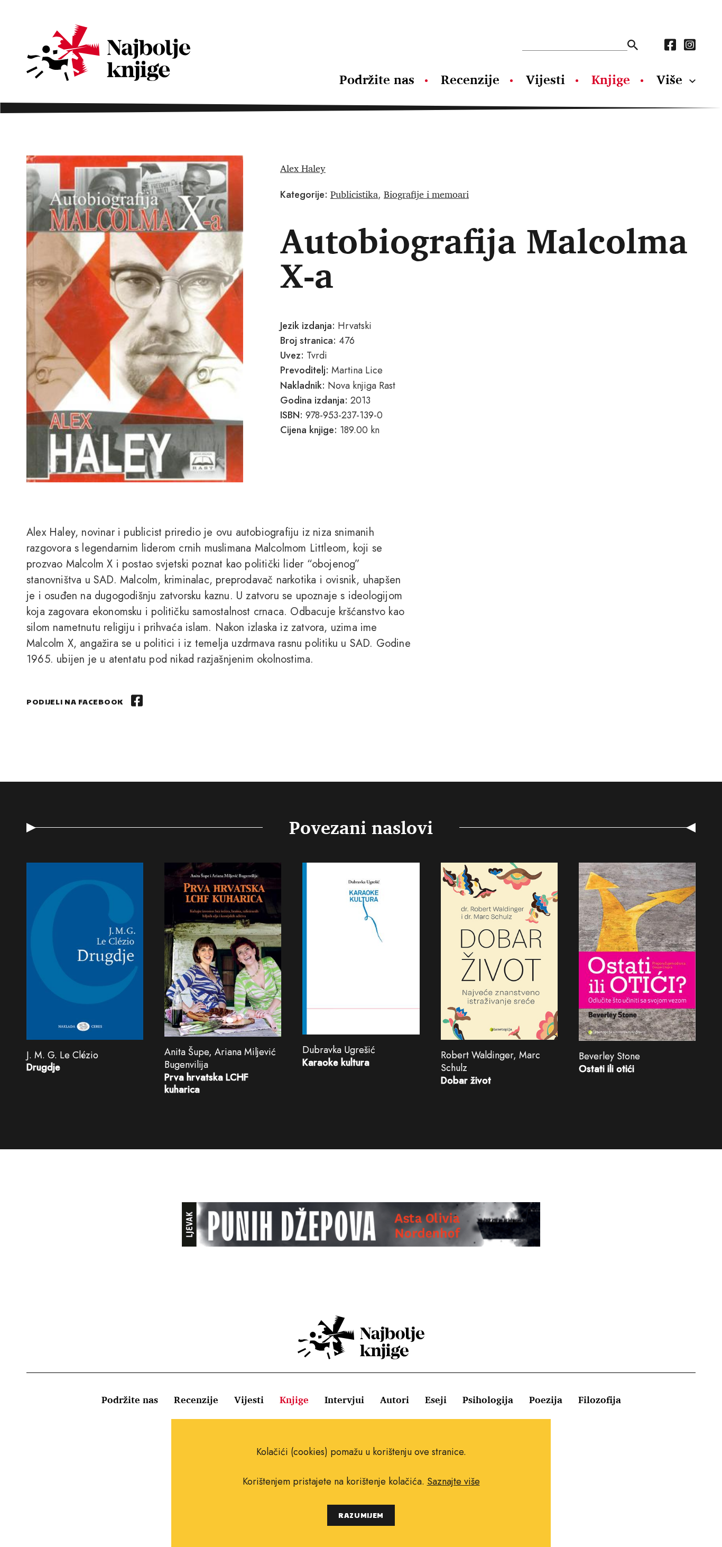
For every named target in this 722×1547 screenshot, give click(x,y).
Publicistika (354, 194)
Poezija (545, 1399)
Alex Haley (303, 168)
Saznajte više (453, 1481)
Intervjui (344, 1399)
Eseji (436, 1399)
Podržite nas (376, 79)
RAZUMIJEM (361, 1515)
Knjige (610, 79)
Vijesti (545, 79)
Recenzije (470, 79)
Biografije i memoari (426, 194)
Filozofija (599, 1399)
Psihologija (487, 1399)
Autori (394, 1399)
